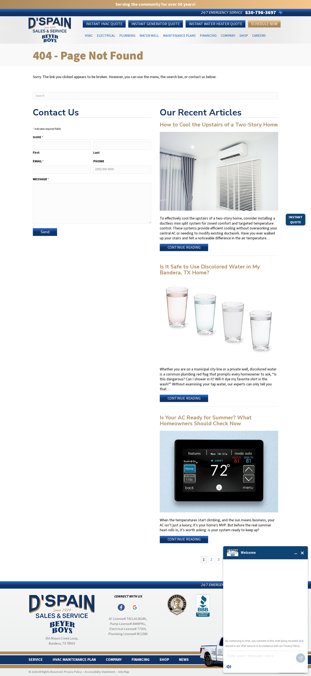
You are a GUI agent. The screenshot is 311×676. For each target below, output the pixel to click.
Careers (259, 35)
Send (45, 231)
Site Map (123, 672)
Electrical (106, 35)
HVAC (89, 35)
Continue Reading (184, 248)
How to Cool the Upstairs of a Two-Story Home (219, 124)
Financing (208, 35)
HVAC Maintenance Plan (74, 660)
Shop (243, 35)
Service (36, 660)
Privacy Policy (73, 672)
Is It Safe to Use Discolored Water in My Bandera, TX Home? (210, 269)
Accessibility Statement (100, 672)
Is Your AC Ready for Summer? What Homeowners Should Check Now (206, 420)
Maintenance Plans (179, 35)
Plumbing (127, 35)
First (36, 152)
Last (96, 152)
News (184, 660)
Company (228, 35)
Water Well (149, 35)
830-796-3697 (260, 12)
